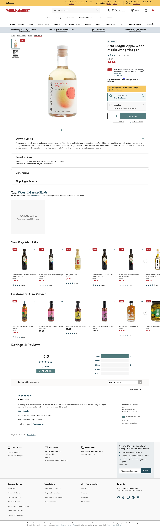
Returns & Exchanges (15, 456)
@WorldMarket (122, 490)
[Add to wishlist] (35, 249)
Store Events (85, 502)
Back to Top (31, 435)
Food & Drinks (21, 35)
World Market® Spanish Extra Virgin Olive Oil (103, 275)
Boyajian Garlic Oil (72, 274)
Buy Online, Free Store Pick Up (18, 506)
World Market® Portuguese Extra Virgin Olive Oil (24, 275)
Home (13, 35)
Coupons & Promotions (52, 493)
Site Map (84, 497)
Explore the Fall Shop (135, 31)
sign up (146, 471)
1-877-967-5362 (50, 454)
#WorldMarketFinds (135, 490)
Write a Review (45, 371)
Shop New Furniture (98, 31)
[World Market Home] (18, 10)
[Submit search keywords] (96, 10)
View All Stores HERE (88, 454)
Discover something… (61, 10)
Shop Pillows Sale (24, 31)
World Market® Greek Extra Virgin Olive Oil (51, 275)
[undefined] (146, 24)
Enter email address (130, 471)
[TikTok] (123, 497)
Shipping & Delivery (14, 493)
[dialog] (80, 524)
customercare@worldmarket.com (56, 460)
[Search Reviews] (140, 382)
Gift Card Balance (14, 497)
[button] (12, 24)
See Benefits (118, 75)
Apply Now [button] (117, 73)
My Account (12, 488)
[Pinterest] (133, 497)
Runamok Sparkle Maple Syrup (130, 326)
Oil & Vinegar (38, 35)
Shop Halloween (61, 31)
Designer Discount (51, 502)
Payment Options (14, 502)
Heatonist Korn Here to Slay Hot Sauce (24, 327)
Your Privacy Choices (114, 525)
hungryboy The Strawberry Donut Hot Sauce (51, 327)
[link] (149, 10)
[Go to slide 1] (61, 130)
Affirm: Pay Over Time (15, 511)
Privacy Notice (60, 525)
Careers (84, 493)
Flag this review (38, 424)
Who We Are (85, 488)
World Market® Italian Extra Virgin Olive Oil (129, 275)
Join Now (71, 4)
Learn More (136, 4)
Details (115, 4)
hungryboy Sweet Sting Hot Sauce (78, 326)
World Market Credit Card (54, 497)
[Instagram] (128, 497)
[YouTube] (138, 497)
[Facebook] (118, 497)
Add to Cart (132, 116)
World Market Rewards (53, 488)
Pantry (30, 35)
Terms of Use (72, 525)
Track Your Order (13, 452)
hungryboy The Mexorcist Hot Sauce (103, 327)
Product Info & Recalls (15, 515)
